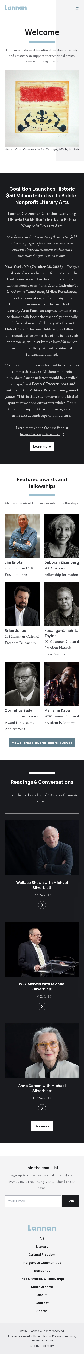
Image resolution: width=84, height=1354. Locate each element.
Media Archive (42, 1287)
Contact (42, 1303)
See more (42, 1126)
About (42, 1295)
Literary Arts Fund (22, 310)
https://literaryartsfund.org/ (42, 433)
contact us (46, 1340)
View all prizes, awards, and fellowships (42, 743)
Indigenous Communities (42, 1263)
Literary (42, 1246)
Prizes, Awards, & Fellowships (42, 1279)
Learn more (42, 446)
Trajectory (47, 1346)
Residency (42, 1271)
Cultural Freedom (42, 1255)
